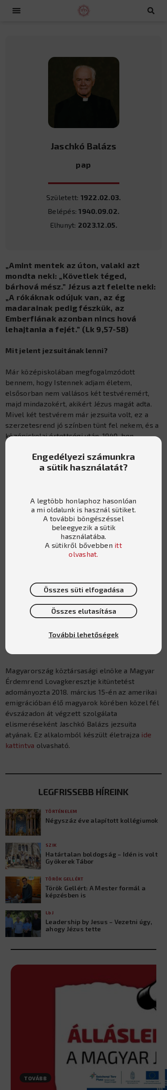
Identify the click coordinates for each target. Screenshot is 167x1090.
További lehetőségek (83, 634)
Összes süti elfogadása (84, 589)
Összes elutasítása (83, 611)
